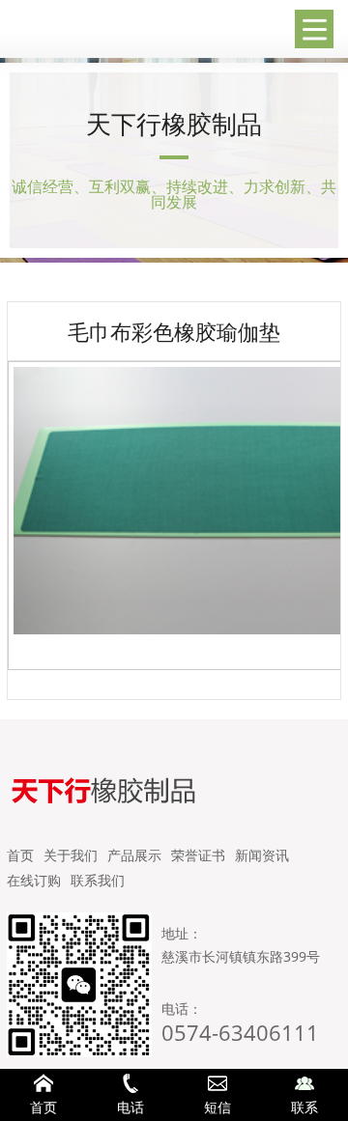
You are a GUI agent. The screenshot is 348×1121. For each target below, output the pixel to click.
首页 (20, 855)
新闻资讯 (262, 855)
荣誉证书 (198, 855)
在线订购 (34, 880)
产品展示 (134, 855)
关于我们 (71, 855)
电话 (130, 1107)
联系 (304, 1107)
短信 (217, 1107)
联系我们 (98, 880)
